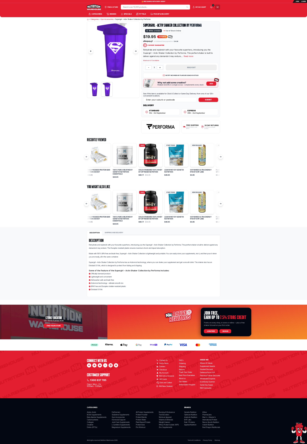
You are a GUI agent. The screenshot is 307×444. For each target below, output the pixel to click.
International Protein (209, 420)
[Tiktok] (116, 365)
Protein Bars (140, 425)
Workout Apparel (165, 417)
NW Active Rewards (166, 376)
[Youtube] (100, 365)
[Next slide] (135, 51)
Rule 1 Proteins (189, 422)
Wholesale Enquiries (207, 379)
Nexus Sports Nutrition (210, 422)
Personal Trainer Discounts (210, 376)
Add (211, 84)
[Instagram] (94, 365)
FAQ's (181, 360)
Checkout (163, 370)
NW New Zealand (165, 386)
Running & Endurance (167, 412)
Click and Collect (165, 383)
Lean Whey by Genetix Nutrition (174, 171)
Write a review (154, 31)
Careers (162, 366)
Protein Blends (141, 417)
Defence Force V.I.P (207, 372)
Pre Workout (140, 427)
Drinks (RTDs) (92, 427)
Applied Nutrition (190, 425)
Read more (188, 56)
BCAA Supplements (94, 415)
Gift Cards (163, 379)
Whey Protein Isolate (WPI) (169, 425)
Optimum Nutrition (190, 415)
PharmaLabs (207, 415)
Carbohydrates (92, 420)
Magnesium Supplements (121, 427)
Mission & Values (206, 363)
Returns (182, 370)
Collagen (90, 422)
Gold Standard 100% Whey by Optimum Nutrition (150, 171)
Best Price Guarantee (187, 375)
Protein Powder (142, 415)
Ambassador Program (187, 385)
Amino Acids (91, 412)
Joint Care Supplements (121, 422)
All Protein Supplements (145, 412)
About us (182, 378)
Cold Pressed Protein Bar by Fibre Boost (98, 171)
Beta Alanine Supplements (96, 417)
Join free (211, 331)
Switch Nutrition (208, 425)
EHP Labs (187, 420)
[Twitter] (105, 365)
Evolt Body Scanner (207, 382)
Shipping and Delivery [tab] (114, 232)
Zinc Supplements (165, 427)
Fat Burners (116, 412)
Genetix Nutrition (190, 412)
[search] (187, 7)
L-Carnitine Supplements (121, 425)
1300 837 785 (98, 380)
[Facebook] (89, 365)
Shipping (182, 366)
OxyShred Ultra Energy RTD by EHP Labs (201, 171)
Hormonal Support (118, 420)
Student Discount (206, 369)
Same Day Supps (206, 385)
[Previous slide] (90, 51)
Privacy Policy (207, 440)
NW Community (205, 388)
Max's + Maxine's (209, 417)
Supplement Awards (207, 366)
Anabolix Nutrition (190, 417)
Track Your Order (185, 372)
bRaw (204, 412)
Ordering (182, 363)
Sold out (191, 67)
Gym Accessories (106, 19)
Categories (95, 19)
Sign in (225, 331)
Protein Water (141, 420)
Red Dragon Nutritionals (211, 427)
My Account (163, 373)
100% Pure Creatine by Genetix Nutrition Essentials (123, 172)
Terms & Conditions (194, 440)
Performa (196, 25)
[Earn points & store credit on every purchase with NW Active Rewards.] (170, 36)
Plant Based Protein (143, 422)
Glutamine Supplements (120, 415)
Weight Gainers (164, 422)
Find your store (54, 326)
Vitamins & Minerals (166, 420)
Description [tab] (94, 233)
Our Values (183, 381)
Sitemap (217, 440)
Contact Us (163, 360)
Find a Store (163, 363)
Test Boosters (164, 415)
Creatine (90, 425)
